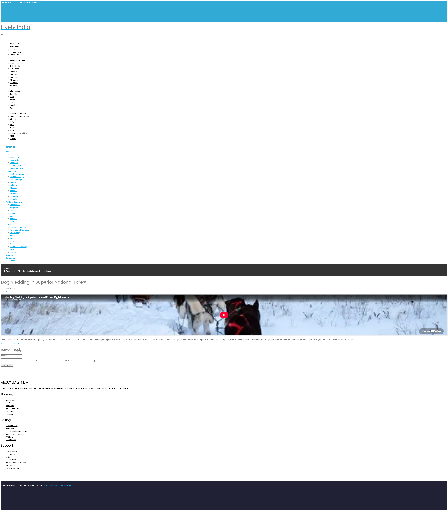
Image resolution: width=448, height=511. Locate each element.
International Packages (19, 116)
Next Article (18, 344)
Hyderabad (14, 99)
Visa (12, 125)
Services (9, 111)
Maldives (13, 77)
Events (13, 139)
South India (14, 43)
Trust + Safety (11, 451)
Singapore (14, 83)
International (11, 57)
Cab (12, 130)
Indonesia (14, 71)
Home (8, 38)
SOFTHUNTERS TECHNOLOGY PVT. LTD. (61, 485)
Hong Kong (14, 69)
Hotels (12, 122)
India (7, 41)
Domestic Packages (18, 113)
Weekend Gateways (14, 88)
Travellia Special (12, 468)
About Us (9, 141)
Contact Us (10, 144)
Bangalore (14, 94)
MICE (12, 136)
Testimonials (11, 460)
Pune (12, 108)
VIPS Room (10, 437)
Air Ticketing (15, 119)
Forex (12, 127)
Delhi (12, 97)
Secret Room (11, 440)
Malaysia (13, 74)
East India (14, 49)
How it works (11, 428)
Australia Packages (18, 60)
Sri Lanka (13, 85)
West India (14, 46)
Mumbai (13, 105)
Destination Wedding (18, 133)
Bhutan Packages (17, 63)
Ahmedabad (15, 91)
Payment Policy (12, 426)
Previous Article (7, 344)
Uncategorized (12, 271)
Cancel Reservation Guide (16, 431)
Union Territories (16, 55)
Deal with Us (10, 465)
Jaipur (12, 102)
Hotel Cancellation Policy (16, 462)
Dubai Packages (16, 66)
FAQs (8, 457)
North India (10, 400)
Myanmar (14, 80)
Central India (15, 52)
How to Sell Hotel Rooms (15, 434)
